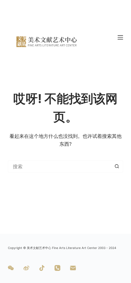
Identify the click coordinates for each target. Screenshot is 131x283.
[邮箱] (73, 268)
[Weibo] (26, 268)
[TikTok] (42, 268)
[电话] (57, 268)
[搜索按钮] (117, 166)
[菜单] (120, 37)
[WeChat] (11, 268)
